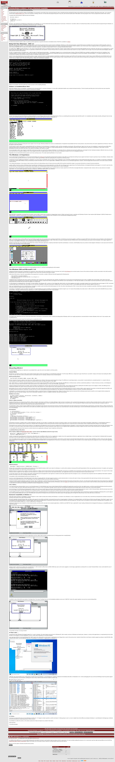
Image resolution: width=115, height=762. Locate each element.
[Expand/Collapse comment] (9, 736)
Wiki (2, 36)
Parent (10, 745)
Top (76, 730)
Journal (37, 738)
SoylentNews (4, 3)
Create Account (4, 20)
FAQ (2, 10)
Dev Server (3, 39)
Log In (2, 21)
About (2, 9)
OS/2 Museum (68, 271)
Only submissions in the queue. (106, 6)
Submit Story (3, 17)
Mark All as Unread (88, 732)
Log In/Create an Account (69, 730)
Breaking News (4, 26)
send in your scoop (94, 6)
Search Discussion (90, 730)
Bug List (2, 38)
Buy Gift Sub (3, 19)
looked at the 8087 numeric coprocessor (17, 741)
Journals (2, 11)
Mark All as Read (78, 732)
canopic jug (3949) (13, 738)
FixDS (66, 481)
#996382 (34, 738)
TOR (2, 40)
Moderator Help (12, 756)
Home (39, 760)
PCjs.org (42, 156)
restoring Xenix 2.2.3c (19, 13)
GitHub (68, 41)
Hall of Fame (3, 16)
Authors (2, 13)
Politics (2, 30)
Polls (2, 15)
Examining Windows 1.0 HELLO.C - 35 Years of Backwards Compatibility (28, 8)
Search (2, 14)
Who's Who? (3, 37)
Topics (2, 12)
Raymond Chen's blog (27, 431)
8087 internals (14, 736)
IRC (1, 35)
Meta (2, 29)
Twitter (2, 34)
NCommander (15, 9)
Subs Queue (3, 18)
